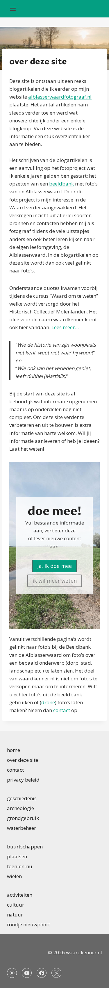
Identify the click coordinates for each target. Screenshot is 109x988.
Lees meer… (65, 327)
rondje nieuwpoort (28, 924)
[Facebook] (42, 973)
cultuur (15, 904)
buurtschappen (25, 846)
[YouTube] (27, 973)
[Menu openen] (13, 8)
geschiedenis (22, 798)
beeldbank (61, 183)
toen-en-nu (19, 866)
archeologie (20, 808)
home (13, 750)
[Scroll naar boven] (94, 979)
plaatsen (17, 856)
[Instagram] (12, 973)
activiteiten (19, 894)
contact (62, 710)
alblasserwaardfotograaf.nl (60, 96)
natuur (15, 914)
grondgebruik (23, 818)
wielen (14, 876)
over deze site (22, 760)
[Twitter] (56, 973)
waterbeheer (21, 828)
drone (48, 702)
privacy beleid (23, 779)
